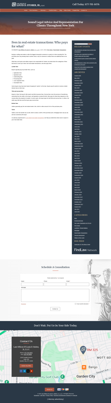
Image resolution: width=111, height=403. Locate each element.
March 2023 (77, 109)
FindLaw (75, 395)
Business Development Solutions (62, 395)
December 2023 (78, 102)
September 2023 (78, 104)
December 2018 (78, 168)
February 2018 (78, 192)
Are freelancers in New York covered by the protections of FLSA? (85, 63)
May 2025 (77, 87)
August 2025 (77, 85)
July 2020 (76, 136)
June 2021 (77, 126)
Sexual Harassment (79, 235)
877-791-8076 (92, 4)
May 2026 (77, 78)
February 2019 (78, 163)
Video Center (67, 10)
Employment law (78, 220)
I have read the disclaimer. (83, 303)
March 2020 (77, 141)
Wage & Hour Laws (79, 237)
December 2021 (78, 121)
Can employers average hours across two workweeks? (85, 51)
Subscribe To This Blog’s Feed (82, 244)
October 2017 (77, 202)
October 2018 (77, 172)
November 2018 (78, 170)
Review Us (49, 389)
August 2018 (77, 177)
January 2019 (77, 165)
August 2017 (77, 206)
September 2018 (78, 175)
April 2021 (77, 129)
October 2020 (77, 134)
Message (23, 287)
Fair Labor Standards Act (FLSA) (82, 223)
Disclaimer (23, 304)
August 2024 (77, 95)
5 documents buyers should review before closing (85, 59)
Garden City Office (26, 365)
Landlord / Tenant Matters (81, 228)
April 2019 (77, 158)
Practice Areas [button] (52, 10)
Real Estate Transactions (59, 50)
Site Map (42, 395)
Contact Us (84, 10)
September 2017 (78, 204)
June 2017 (77, 211)
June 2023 (77, 107)
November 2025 (78, 83)
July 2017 (76, 209)
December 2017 (78, 197)
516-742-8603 (28, 354)
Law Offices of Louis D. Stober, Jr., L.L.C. (29, 50)
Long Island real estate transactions (35, 117)
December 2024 (78, 92)
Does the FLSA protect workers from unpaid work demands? (83, 68)
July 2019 (76, 151)
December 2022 (78, 112)
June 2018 (77, 182)
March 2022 (77, 119)
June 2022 (77, 117)
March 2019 (77, 160)
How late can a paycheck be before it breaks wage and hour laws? (83, 55)
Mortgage (76, 230)
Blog (61, 10)
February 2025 (78, 90)
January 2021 (77, 131)
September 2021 (78, 124)
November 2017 (78, 199)
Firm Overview (33, 10)
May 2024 (77, 97)
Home (25, 10)
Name (22, 281)
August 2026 (77, 75)
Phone (45, 281)
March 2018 (77, 189)
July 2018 (76, 180)
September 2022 (78, 114)
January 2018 (77, 194)
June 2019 (77, 153)
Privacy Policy (49, 395)
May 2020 (77, 138)
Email (68, 281)
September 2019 (78, 146)
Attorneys (43, 10)
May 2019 (77, 155)
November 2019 (78, 143)
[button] (109, 393)
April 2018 (77, 187)
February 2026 (78, 80)
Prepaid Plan (76, 10)
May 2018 (77, 185)
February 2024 (78, 100)
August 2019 (77, 148)
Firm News (50, 50)
